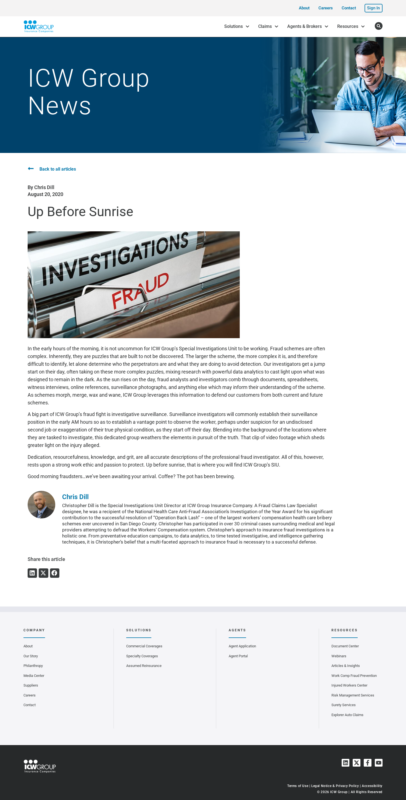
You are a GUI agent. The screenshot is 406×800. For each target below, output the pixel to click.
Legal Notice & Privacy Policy (335, 786)
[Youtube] (379, 763)
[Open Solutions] (247, 26)
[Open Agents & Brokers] (326, 26)
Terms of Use (297, 786)
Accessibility (372, 786)
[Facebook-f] (367, 763)
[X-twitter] (356, 763)
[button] (32, 573)
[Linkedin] (345, 763)
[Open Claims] (276, 26)
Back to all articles (57, 169)
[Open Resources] (363, 26)
